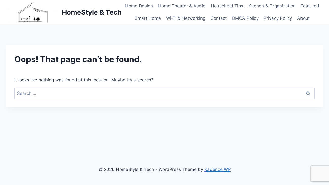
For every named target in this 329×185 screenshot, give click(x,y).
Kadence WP (217, 169)
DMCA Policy (245, 18)
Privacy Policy (278, 18)
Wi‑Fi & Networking (185, 18)
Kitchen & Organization (272, 5)
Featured (310, 5)
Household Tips (227, 5)
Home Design (139, 5)
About (303, 18)
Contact (219, 18)
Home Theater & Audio (181, 5)
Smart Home (148, 18)
